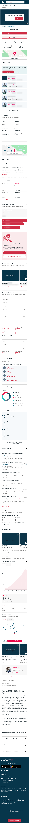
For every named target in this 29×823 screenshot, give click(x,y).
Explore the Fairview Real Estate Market (13, 732)
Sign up (19, 18)
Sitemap (6, 791)
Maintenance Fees (5, 337)
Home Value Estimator (20, 800)
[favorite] (17, 535)
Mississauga (4, 7)
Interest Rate (5, 312)
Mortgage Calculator (6, 802)
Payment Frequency (6, 319)
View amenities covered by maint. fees (14, 140)
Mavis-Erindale (5, 703)
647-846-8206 (15, 672)
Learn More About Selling (14, 256)
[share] (26, 6)
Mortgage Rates (16, 802)
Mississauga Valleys (12, 701)
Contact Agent (14, 676)
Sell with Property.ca (15, 799)
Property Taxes (5, 344)
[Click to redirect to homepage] (3, 2)
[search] (15, 2)
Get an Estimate (14, 253)
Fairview (17, 183)
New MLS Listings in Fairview (10, 751)
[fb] (5, 770)
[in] (10, 770)
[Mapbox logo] (5, 641)
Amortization (17, 312)
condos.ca (3, 788)
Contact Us (24, 799)
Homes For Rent (8, 803)
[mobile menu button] (27, 2)
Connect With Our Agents (7, 800)
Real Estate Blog (5, 799)
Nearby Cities (5, 745)
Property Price (5, 299)
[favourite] (24, 6)
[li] (7, 770)
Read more (4, 174)
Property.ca (4, 763)
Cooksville (19, 701)
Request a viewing (14, 820)
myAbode (11, 763)
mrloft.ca (9, 788)
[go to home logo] (7, 760)
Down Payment (5, 306)
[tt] (2, 770)
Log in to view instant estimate (14, 33)
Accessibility (11, 790)
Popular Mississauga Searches (10, 738)
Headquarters (15, 788)
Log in (10, 18)
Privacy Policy (18, 790)
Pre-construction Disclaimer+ (14, 813)
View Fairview (5, 605)
